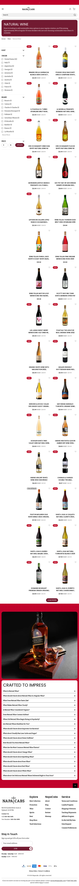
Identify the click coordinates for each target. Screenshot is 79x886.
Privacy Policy (33, 871)
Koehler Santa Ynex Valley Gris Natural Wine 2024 (39, 442)
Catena (7, 104)
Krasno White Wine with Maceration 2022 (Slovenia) (39, 368)
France (7, 87)
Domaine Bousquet (12, 111)
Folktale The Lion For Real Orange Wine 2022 (65, 331)
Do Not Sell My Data (69, 820)
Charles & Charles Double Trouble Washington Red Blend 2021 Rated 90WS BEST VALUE (65, 479)
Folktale (8, 114)
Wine (31, 809)
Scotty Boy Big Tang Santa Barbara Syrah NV (65, 294)
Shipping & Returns (69, 809)
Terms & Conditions (44, 871)
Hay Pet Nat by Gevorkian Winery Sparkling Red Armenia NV (65, 184)
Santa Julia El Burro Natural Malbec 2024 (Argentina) (39, 552)
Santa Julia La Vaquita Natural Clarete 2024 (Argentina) (65, 515)
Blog (46, 805)
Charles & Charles (11, 107)
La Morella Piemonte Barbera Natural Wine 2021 (65, 110)
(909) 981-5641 (72, 881)
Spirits (32, 812)
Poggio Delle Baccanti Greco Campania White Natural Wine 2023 (65, 73)
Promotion (33, 805)
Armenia (8, 73)
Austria (8, 80)
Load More (52, 600)
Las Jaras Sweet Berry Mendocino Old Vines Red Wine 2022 (38, 331)
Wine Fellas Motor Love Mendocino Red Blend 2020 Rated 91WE (39, 294)
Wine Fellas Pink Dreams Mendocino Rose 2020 (65, 257)
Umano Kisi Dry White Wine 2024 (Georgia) (39, 479)
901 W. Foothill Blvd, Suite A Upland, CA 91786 (11, 809)
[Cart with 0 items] (75, 9)
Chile (7, 83)
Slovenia (8, 90)
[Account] (70, 9)
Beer (31, 816)
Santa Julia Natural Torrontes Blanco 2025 (65, 552)
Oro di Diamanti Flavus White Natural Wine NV (65, 147)
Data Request (66, 824)
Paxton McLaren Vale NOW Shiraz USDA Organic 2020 (39, 515)
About (47, 801)
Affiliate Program (68, 816)
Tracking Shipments (69, 812)
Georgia (8, 69)
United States (10, 59)
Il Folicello (9, 121)
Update (20, 145)
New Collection (35, 801)
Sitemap (48, 816)
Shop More (33, 820)
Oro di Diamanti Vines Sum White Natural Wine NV (39, 147)
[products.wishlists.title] (49, 46)
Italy (7, 62)
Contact (48, 809)
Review (47, 812)
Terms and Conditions (69, 801)
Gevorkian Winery (11, 118)
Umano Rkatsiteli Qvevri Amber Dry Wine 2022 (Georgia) (65, 442)
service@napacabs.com (58, 881)
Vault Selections (35, 824)
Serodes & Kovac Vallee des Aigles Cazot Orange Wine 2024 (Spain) (39, 405)
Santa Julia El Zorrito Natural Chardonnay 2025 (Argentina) (65, 589)
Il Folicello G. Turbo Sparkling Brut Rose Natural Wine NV (39, 110)
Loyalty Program (67, 805)
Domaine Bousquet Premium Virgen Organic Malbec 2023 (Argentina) (39, 589)
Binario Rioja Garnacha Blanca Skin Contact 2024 (39, 73)
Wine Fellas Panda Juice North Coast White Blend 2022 (39, 257)
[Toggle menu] (3, 9)
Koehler (8, 125)
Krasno (7, 128)
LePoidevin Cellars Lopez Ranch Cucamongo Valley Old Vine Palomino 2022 (39, 221)
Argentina (9, 66)
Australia (8, 76)
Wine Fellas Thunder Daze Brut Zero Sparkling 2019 (65, 221)
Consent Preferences (69, 828)
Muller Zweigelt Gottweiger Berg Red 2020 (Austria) (65, 368)
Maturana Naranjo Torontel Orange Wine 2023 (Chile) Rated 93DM (65, 405)
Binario (8, 100)
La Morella (9, 132)
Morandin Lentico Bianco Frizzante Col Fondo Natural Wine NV (39, 184)
